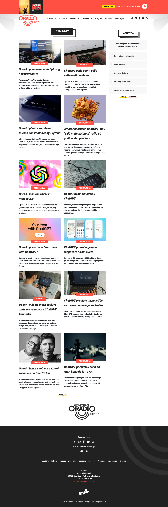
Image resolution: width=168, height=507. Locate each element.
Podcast (108, 18)
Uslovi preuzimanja (82, 502)
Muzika (73, 18)
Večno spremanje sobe (124, 90)
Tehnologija (39, 63)
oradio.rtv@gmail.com (84, 481)
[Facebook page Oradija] (139, 18)
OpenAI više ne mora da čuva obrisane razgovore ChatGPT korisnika (37, 309)
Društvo (50, 18)
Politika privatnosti (99, 502)
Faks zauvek (119, 65)
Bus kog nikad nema (122, 82)
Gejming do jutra (121, 73)
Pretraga (119, 18)
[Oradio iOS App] (87, 451)
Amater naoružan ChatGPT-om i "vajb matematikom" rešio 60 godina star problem (84, 133)
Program (98, 18)
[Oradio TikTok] (132, 18)
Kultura (62, 18)
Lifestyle (85, 18)
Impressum (112, 461)
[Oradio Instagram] (136, 18)
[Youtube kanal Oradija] (143, 18)
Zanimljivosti (85, 123)
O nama (123, 461)
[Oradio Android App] (81, 451)
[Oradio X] (147, 18)
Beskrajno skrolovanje (124, 56)
